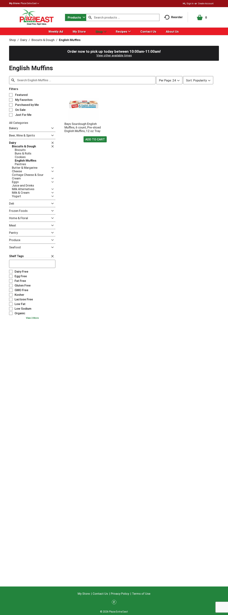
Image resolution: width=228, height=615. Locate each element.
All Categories (18, 123)
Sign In (190, 3)
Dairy (23, 40)
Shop (12, 40)
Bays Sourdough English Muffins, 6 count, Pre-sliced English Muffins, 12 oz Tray (82, 127)
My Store (84, 593)
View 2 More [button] (32, 318)
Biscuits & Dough (43, 40)
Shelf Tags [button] (16, 256)
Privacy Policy (120, 593)
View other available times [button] (114, 55)
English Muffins (70, 40)
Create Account (206, 3)
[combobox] (75, 17)
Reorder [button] (177, 17)
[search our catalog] (90, 17)
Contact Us (100, 593)
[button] (30, 3)
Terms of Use (141, 593)
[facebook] (114, 602)
